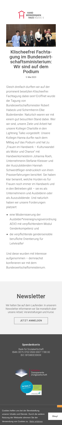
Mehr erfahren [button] (36, 421)
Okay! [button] (55, 416)
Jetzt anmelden (31, 320)
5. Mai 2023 (31, 77)
